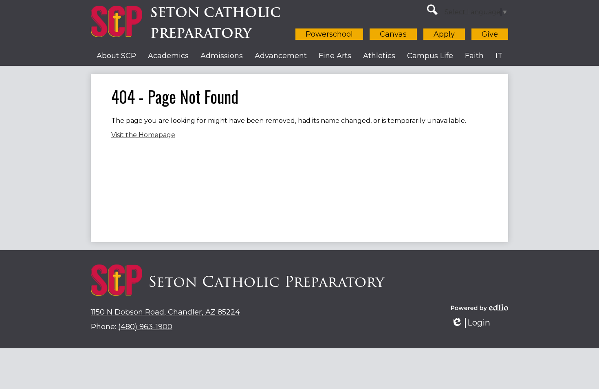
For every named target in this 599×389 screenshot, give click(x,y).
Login (473, 323)
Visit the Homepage (143, 135)
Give (490, 34)
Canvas (393, 34)
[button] (116, 56)
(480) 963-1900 (145, 326)
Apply (444, 34)
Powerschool (329, 34)
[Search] (432, 9)
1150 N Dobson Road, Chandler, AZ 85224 (165, 312)
